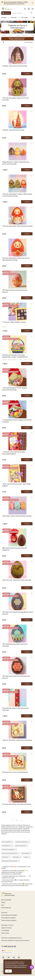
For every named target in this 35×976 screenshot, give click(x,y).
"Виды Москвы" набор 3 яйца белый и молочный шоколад (15, 163)
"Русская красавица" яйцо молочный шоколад (15, 99)
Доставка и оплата (7, 925)
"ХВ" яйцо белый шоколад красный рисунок (14, 291)
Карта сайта (5, 933)
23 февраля (16, 857)
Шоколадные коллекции (9, 915)
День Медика (25, 853)
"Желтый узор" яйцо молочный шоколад (16, 580)
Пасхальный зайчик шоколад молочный (16, 804)
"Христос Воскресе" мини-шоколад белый (17, 740)
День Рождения (6, 842)
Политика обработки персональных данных (15, 940)
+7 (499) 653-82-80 (25, 9)
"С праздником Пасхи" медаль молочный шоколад (17, 421)
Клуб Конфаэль (6, 907)
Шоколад (4, 912)
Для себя (13, 17)
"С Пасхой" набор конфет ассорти (14, 322)
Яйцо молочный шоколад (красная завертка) (14, 549)
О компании (5, 930)
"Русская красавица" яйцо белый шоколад (17, 226)
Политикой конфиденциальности (15, 967)
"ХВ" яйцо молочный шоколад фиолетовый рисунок (17, 613)
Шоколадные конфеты (8, 918)
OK (8, 971)
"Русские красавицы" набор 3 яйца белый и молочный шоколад (17, 195)
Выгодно (3, 17)
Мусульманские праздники (9, 861)
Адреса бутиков (6, 928)
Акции (3, 902)
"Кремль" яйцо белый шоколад (13, 130)
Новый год (5, 857)
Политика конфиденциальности (11, 938)
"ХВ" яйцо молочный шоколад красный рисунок (16, 677)
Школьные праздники (8, 849)
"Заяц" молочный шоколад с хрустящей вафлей (16, 485)
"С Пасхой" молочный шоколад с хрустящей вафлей (13, 453)
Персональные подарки (8, 920)
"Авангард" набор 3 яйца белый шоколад (16, 516)
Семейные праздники (22, 842)
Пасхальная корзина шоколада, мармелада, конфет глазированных (15, 356)
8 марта (26, 857)
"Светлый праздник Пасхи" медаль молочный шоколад (14, 389)
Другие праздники (20, 845)
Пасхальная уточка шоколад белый (15, 772)
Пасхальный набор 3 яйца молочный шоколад (15, 709)
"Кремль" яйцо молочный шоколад (14, 66)
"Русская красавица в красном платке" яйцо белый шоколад (16, 259)
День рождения (6, 900)
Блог (2, 905)
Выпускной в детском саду (9, 853)
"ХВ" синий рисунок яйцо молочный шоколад (14, 645)
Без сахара (24, 17)
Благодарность (6, 845)
